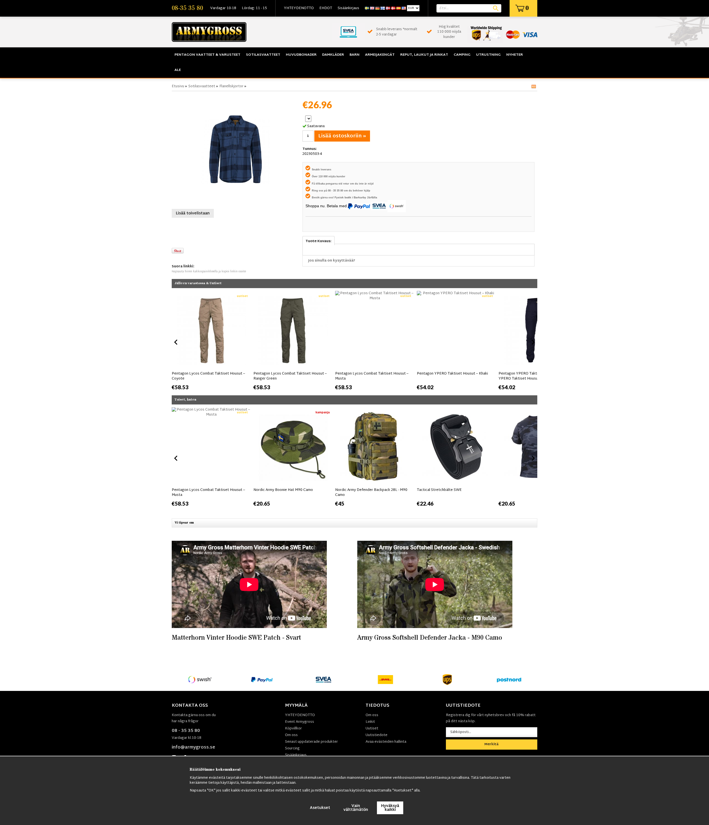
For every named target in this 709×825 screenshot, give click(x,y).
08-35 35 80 (187, 8)
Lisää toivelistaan (193, 213)
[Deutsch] (377, 8)
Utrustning (488, 55)
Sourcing (292, 748)
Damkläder (333, 55)
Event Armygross (299, 722)
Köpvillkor (293, 728)
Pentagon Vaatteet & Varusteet (207, 55)
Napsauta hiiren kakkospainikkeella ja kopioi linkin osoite (209, 271)
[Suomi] (383, 8)
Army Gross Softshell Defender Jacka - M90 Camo (429, 637)
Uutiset (372, 728)
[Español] (398, 8)
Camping (462, 55)
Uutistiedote (376, 735)
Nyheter (514, 55)
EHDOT (325, 8)
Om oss (291, 735)
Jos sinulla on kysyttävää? (331, 260)
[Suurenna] (235, 149)
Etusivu (178, 86)
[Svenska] (367, 8)
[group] (211, 341)
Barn (354, 55)
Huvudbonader (301, 55)
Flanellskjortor (231, 86)
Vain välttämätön (355, 808)
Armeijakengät (380, 55)
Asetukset (320, 807)
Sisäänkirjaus (348, 8)
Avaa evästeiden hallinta (386, 742)
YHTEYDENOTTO (299, 8)
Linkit (370, 722)
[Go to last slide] (176, 342)
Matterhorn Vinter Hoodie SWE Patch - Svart (236, 637)
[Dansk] (393, 8)
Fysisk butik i (344, 197)
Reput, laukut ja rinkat (424, 55)
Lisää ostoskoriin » (342, 136)
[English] (372, 8)
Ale (177, 70)
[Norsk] (388, 8)
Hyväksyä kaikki (390, 808)
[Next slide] (532, 342)
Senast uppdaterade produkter (311, 742)
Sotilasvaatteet (263, 55)
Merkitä (491, 744)
